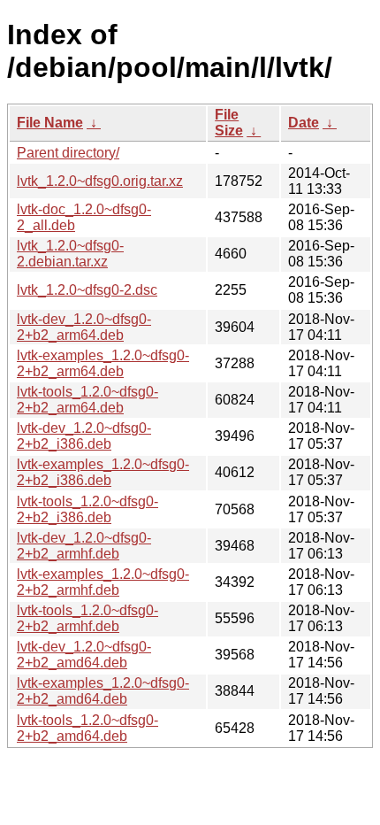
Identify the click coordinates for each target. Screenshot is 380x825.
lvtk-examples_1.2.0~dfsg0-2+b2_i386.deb (103, 472)
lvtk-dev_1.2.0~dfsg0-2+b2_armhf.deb (84, 545)
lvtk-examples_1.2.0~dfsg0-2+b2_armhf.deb (103, 582)
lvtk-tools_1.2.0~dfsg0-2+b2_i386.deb (87, 509)
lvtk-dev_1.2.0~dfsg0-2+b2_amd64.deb (84, 654)
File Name (50, 122)
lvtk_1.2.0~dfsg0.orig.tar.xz (100, 181)
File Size (229, 122)
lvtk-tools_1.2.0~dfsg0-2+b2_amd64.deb (87, 728)
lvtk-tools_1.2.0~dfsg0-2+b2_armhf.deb (87, 618)
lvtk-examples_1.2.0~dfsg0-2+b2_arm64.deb (103, 363)
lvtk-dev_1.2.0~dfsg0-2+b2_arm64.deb (84, 327)
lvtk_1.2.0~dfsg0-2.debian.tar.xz (70, 253)
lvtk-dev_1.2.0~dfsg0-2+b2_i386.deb (84, 435)
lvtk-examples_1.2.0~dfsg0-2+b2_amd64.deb (103, 690)
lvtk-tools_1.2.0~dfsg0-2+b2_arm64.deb (87, 399)
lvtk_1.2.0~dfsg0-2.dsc (87, 289)
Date (303, 122)
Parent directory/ (68, 152)
